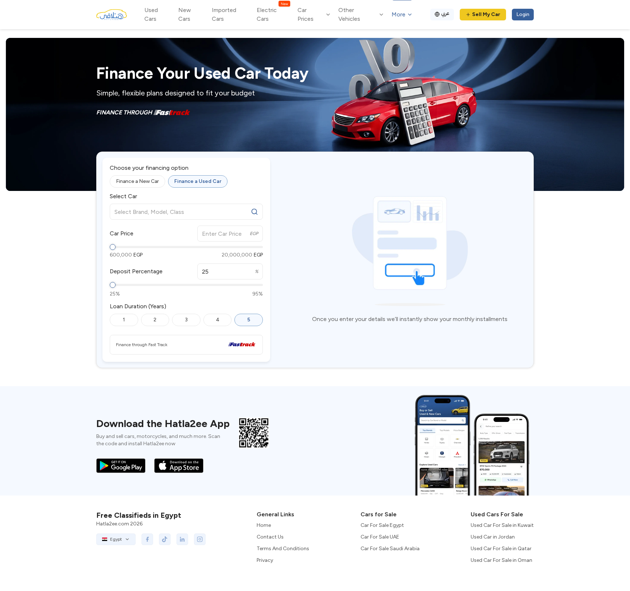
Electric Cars (272, 14)
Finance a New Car (137, 181)
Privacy (265, 560)
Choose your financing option (149, 168)
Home (264, 525)
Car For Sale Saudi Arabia (390, 548)
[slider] (113, 247)
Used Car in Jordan (493, 537)
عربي (445, 13)
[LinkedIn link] (182, 539)
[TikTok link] (165, 539)
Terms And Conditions (283, 548)
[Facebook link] (147, 539)
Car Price (121, 233)
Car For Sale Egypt (382, 525)
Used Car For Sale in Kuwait (502, 525)
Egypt (116, 539)
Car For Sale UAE (380, 537)
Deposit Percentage (136, 271)
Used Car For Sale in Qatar (501, 548)
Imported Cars (224, 14)
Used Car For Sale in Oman (501, 560)
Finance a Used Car (197, 181)
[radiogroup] (186, 181)
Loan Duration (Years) (138, 306)
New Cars (184, 14)
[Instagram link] (200, 539)
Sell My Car (486, 14)
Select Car (123, 196)
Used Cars (151, 14)
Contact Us (270, 537)
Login (522, 14)
